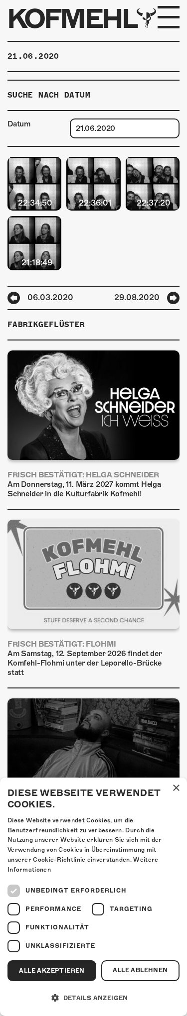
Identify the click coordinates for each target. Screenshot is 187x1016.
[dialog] (93, 897)
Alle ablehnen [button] (140, 970)
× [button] (176, 788)
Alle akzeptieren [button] (51, 970)
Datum (18, 123)
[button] (93, 998)
